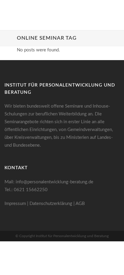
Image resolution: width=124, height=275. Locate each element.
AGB (80, 203)
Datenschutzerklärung (50, 203)
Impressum (15, 203)
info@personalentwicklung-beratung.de (54, 182)
